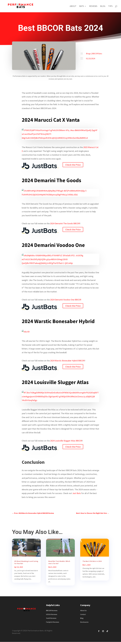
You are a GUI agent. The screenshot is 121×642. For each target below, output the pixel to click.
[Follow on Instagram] (103, 631)
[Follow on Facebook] (98, 631)
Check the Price (73, 164)
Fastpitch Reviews (52, 622)
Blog (102, 6)
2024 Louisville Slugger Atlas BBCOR (66, 440)
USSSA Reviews (51, 614)
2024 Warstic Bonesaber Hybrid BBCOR (67, 360)
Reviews (93, 6)
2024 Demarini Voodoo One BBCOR (65, 299)
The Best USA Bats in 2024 (92, 561)
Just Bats (76, 493)
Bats (81, 6)
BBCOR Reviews (51, 610)
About (73, 6)
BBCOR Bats (97, 53)
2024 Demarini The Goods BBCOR (65, 223)
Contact (83, 614)
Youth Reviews (51, 618)
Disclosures (84, 622)
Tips (110, 6)
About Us (83, 610)
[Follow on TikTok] (107, 631)
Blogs (88, 53)
